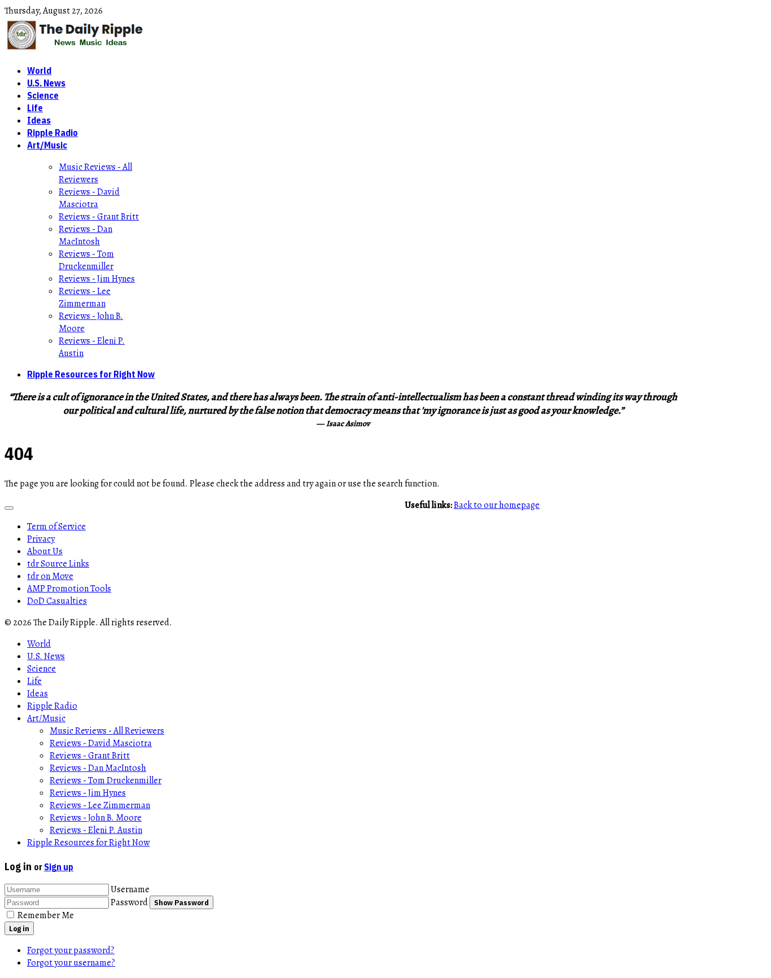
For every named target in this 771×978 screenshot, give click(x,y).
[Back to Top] (9, 508)
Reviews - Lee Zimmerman (85, 297)
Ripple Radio (52, 132)
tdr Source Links (58, 564)
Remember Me (45, 915)
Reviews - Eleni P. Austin (96, 830)
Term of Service (56, 526)
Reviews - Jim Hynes (97, 279)
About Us (45, 551)
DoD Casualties (57, 601)
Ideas (39, 120)
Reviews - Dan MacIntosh (85, 235)
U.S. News (46, 83)
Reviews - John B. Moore (96, 818)
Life (35, 107)
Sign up (58, 866)
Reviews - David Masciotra (89, 198)
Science (43, 95)
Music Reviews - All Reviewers (95, 173)
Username (130, 889)
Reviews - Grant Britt (99, 216)
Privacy (41, 539)
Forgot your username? (71, 963)
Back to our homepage (497, 505)
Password (129, 902)
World (39, 70)
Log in (19, 928)
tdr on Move (50, 576)
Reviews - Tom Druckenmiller (86, 260)
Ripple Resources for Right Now (91, 374)
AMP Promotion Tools (69, 588)
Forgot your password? (71, 950)
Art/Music (47, 145)
